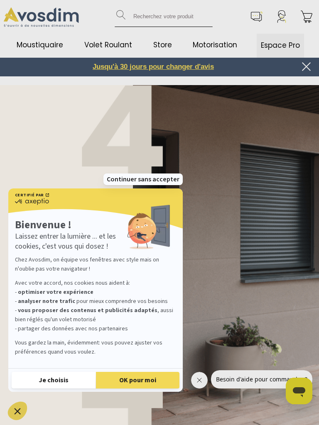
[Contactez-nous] (256, 16)
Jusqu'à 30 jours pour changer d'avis (153, 67)
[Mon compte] (281, 16)
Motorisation (215, 45)
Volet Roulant (108, 45)
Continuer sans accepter (143, 179)
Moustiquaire (40, 45)
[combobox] (164, 16)
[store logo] (41, 16)
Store (162, 45)
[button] (17, 411)
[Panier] (306, 16)
